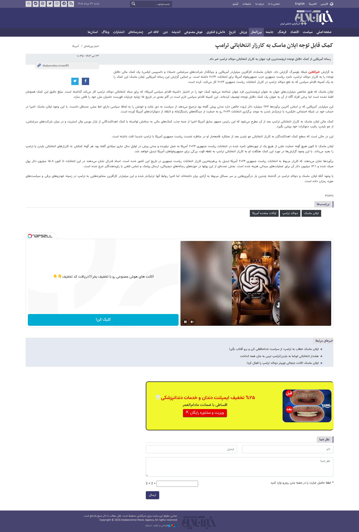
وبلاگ (105, 32)
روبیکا (29, 4)
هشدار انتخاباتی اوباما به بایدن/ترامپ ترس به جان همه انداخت (279, 356)
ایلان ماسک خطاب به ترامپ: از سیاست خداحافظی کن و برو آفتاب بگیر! (274, 349)
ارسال (152, 495)
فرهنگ (282, 32)
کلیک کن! (103, 320)
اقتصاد (294, 32)
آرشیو (235, 4)
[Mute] (192, 322)
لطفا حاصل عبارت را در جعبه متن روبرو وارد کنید (302, 483)
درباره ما (259, 4)
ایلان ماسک (311, 213)
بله (36, 4)
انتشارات (118, 32)
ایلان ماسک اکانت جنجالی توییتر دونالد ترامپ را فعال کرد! (283, 363)
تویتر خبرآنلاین (50, 4)
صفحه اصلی (324, 32)
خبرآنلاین (306, 18)
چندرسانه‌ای (136, 32)
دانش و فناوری (215, 32)
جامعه (270, 32)
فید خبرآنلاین (71, 4)
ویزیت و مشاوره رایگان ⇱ (205, 413)
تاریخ (232, 32)
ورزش (243, 32)
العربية (313, 4)
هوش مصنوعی (193, 32)
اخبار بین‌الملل (91, 46)
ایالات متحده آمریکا (264, 213)
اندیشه (176, 32)
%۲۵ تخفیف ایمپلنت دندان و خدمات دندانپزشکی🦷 (205, 398)
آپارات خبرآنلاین (43, 4)
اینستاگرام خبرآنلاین (57, 4)
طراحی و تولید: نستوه (156, 526)
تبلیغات (247, 4)
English (300, 4)
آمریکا (75, 46)
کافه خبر (153, 32)
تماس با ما (274, 4)
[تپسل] (29, 236)
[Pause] (185, 322)
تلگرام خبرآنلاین (64, 4)
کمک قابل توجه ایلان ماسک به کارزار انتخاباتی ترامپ (274, 45)
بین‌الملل (256, 32)
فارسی (324, 4)
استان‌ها (93, 32)
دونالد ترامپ (290, 213)
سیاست (308, 32)
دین (165, 32)
